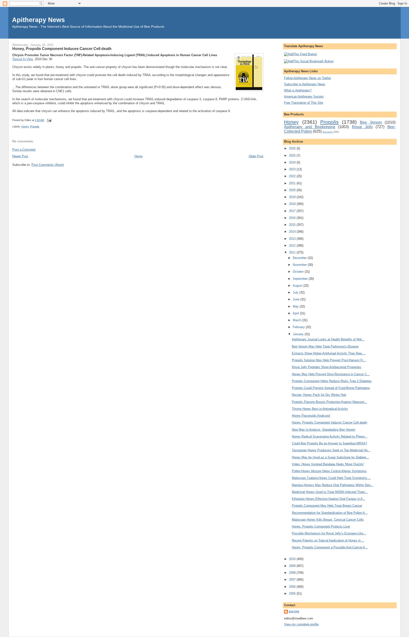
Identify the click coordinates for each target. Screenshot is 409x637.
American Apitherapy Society (304, 96)
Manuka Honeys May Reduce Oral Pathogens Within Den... (332, 485)
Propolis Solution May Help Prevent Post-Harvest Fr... (329, 360)
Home (138, 156)
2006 (293, 586)
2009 (293, 566)
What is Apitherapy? (297, 90)
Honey (25, 126)
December (300, 258)
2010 (293, 559)
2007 (293, 579)
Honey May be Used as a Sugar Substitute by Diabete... (330, 457)
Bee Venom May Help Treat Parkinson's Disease (325, 346)
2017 (293, 211)
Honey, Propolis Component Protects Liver (321, 526)
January (299, 334)
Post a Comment (24, 149)
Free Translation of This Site (303, 102)
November (300, 265)
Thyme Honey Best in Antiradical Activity (320, 409)
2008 (293, 572)
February (299, 327)
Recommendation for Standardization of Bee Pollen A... (330, 513)
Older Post (256, 156)
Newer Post (20, 156)
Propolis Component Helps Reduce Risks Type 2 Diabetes (332, 381)
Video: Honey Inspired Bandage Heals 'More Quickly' (328, 464)
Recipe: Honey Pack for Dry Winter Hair (319, 395)
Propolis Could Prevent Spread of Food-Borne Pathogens (331, 388)
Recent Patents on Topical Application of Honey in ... (328, 540)
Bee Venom (371, 122)
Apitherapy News (38, 19)
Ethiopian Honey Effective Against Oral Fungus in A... (328, 499)
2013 (293, 238)
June (296, 299)
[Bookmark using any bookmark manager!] (308, 61)
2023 (293, 169)
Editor (294, 611)
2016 (293, 218)
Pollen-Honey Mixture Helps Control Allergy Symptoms (329, 471)
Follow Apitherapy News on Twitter (307, 78)
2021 (293, 183)
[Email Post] (48, 120)
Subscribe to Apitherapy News (304, 84)
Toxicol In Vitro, (23, 59)
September (301, 278)
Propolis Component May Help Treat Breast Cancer (327, 505)
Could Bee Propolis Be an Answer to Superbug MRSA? (329, 443)
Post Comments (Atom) (47, 165)
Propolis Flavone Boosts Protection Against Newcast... (329, 402)
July (296, 292)
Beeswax (328, 132)
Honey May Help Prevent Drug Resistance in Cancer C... (331, 374)
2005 (293, 593)
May (296, 306)
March (297, 320)
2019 (293, 197)
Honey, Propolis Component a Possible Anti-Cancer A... (330, 547)
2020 (293, 190)
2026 (293, 148)
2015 (293, 224)
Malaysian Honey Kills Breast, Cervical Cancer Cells (328, 519)
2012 (293, 245)
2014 (293, 231)
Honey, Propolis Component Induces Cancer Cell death (61, 48)
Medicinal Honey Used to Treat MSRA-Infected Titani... (330, 492)
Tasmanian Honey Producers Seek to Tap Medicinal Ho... (331, 450)
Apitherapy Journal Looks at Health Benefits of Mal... (328, 339)
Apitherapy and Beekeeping (309, 127)
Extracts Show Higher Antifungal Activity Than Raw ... (329, 353)
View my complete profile (301, 624)
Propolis (34, 126)
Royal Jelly (362, 127)
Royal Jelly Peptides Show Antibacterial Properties (326, 367)
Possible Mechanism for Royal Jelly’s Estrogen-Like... (329, 533)
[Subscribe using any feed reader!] (300, 54)
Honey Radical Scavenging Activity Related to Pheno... (329, 436)
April (296, 313)
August (298, 285)
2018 (293, 204)
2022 (293, 176)
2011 (293, 252)
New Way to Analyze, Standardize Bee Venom (323, 429)
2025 (293, 155)
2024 (293, 162)
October (299, 271)
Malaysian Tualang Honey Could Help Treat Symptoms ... (331, 478)
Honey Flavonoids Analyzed (311, 415)
